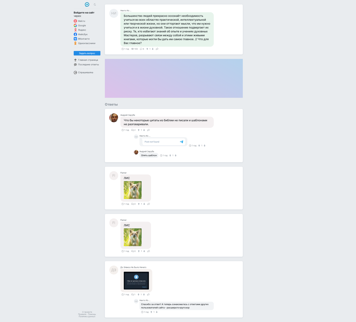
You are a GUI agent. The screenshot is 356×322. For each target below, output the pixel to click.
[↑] (147, 49)
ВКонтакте (84, 38)
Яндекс (82, 29)
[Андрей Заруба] (114, 117)
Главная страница (88, 59)
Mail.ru (81, 21)
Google (82, 25)
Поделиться (157, 48)
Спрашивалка (85, 72)
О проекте (87, 312)
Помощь (92, 314)
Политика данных (87, 316)
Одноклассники (86, 43)
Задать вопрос (87, 53)
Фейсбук (83, 34)
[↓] (152, 49)
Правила (82, 314)
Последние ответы (88, 64)
